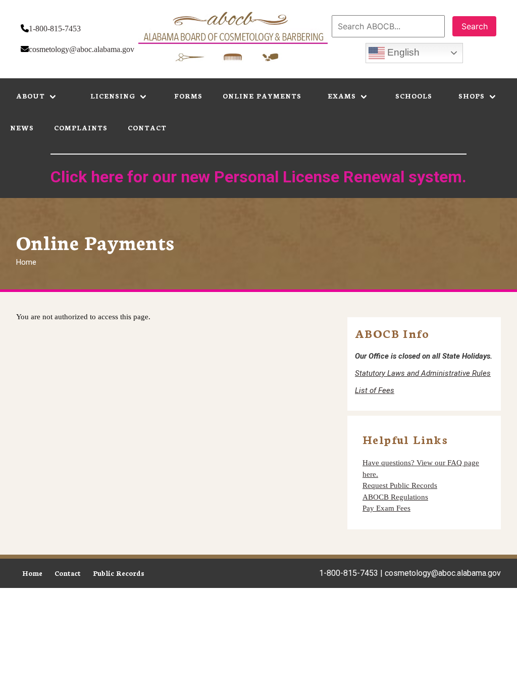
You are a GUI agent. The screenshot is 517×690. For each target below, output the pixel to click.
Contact (147, 127)
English (402, 52)
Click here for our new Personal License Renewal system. (258, 176)
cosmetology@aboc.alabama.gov (81, 49)
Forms (188, 96)
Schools (413, 96)
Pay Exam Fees (386, 508)
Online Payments (262, 96)
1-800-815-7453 (55, 28)
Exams (342, 96)
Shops (471, 96)
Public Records (118, 573)
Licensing (112, 96)
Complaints (81, 127)
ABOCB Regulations (395, 497)
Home (26, 262)
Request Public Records (400, 485)
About (30, 96)
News (22, 127)
